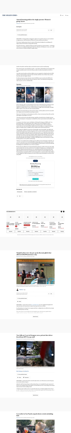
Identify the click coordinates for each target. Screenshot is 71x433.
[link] (9, 15)
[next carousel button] (52, 355)
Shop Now (10, 231)
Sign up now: (18, 23)
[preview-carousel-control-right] (53, 94)
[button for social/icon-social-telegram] (49, 30)
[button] (62, 15)
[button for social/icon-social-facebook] (51, 30)
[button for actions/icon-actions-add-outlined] (24, 289)
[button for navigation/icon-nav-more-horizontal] (54, 30)
